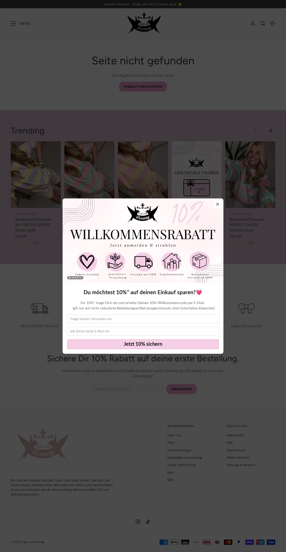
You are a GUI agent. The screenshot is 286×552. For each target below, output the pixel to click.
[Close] (217, 204)
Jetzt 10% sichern (143, 344)
